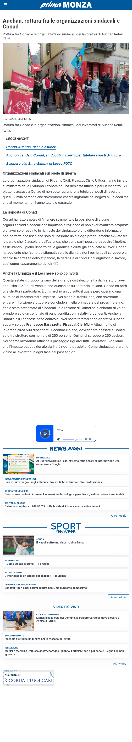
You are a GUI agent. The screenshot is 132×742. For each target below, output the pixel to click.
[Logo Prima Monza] (66, 4)
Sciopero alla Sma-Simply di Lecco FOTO (39, 163)
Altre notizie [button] (118, 515)
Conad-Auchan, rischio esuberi (31, 147)
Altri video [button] (119, 663)
